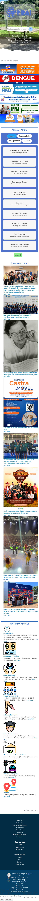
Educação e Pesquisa (11, 734)
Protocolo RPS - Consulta (19, 151)
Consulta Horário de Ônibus (19, 245)
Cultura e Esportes (10, 715)
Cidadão (12, 136)
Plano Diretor (20, 830)
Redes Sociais (20, 864)
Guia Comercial (19, 235)
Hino (19, 860)
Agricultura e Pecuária (11, 656)
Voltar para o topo (31, 810)
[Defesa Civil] (19, 73)
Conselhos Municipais (11, 696)
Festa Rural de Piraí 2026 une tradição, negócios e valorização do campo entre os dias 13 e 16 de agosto (21, 577)
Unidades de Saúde (19, 214)
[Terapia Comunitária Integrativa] (19, 103)
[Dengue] (19, 83)
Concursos (19, 204)
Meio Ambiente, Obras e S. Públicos (16, 755)
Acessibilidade (8, 633)
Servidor (27, 141)
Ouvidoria (18, 40)
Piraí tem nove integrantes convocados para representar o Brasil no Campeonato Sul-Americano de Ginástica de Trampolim (19, 462)
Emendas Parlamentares (19, 825)
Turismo (6, 793)
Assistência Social (10, 675)
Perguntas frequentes (19, 834)
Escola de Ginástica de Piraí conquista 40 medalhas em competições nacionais (17, 316)
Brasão (20, 857)
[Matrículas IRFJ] (19, 113)
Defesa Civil (16, 36)
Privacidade (19, 849)
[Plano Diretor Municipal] (19, 93)
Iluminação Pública (19, 193)
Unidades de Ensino (19, 224)
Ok (2, 899)
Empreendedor (24, 136)
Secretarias (24, 42)
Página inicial (14, 60)
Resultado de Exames (19, 183)
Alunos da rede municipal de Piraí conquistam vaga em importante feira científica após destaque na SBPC (21, 611)
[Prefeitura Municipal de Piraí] (19, 13)
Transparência (22, 38)
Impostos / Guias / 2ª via (19, 172)
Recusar (9, 899)
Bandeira (19, 862)
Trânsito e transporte (11, 774)
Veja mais (18, 255)
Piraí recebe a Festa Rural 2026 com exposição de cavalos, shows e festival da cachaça (20, 512)
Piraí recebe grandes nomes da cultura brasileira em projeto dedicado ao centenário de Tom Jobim (21, 374)
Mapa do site (20, 847)
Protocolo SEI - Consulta (19, 162)
